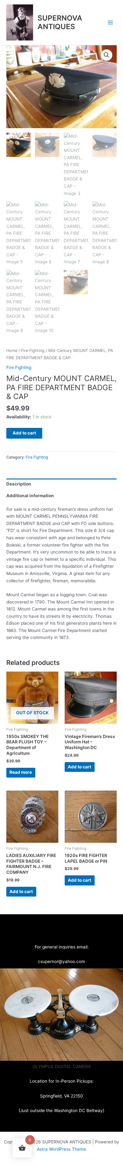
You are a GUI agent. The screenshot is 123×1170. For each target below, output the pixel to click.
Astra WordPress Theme (61, 1149)
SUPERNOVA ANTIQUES (60, 22)
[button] (106, 55)
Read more (20, 772)
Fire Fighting (32, 350)
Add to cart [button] (79, 766)
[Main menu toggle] (110, 22)
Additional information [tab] (30, 495)
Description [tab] (18, 483)
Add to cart (24, 432)
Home (11, 350)
